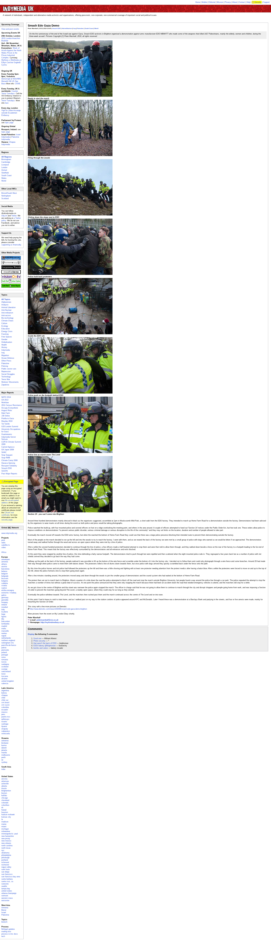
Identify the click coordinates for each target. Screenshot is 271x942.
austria (4, 566)
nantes (4, 633)
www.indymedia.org (9, 533)
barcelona (5, 569)
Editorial (212, 2)
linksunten (5, 621)
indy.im (4, 216)
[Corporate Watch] (11, 268)
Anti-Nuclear (6, 310)
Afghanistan (6, 302)
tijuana (4, 726)
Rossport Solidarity (9, 466)
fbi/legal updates (8, 929)
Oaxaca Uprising (8, 463)
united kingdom (7, 681)
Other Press (6, 361)
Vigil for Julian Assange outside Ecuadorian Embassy (11, 112)
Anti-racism (6, 315)
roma (3, 657)
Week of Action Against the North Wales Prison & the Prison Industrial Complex (11, 53)
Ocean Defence (7, 358)
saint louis (5, 869)
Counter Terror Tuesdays (9, 92)
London (4, 167)
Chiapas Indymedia (8, 143)
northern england (8, 640)
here (6, 103)
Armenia (4, 908)
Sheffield (5, 173)
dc (2, 807)
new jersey (5, 838)
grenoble (4, 600)
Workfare (5, 402)
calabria (4, 583)
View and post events (10, 29)
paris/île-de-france (8, 645)
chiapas (4, 695)
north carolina (6, 845)
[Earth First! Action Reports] (11, 287)
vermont (4, 896)
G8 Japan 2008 (7, 450)
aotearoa (4, 741)
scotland (4, 667)
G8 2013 (4, 400)
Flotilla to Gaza (7, 418)
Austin (4, 788)
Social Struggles (8, 374)
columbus (5, 805)
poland (4, 652)
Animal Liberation (8, 307)
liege (3, 614)
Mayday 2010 (6, 421)
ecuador (4, 710)
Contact (242, 2)
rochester (5, 865)
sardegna (5, 664)
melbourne (5, 755)
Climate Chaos (7, 321)
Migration (5, 355)
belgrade (4, 576)
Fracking (4, 334)
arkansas (5, 781)
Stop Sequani (6, 455)
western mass (7, 898)
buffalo (4, 795)
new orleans (6, 843)
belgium (4, 574)
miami (3, 826)
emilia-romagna (7, 590)
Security (258, 2)
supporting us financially (11, 245)
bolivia (4, 693)
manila (4, 753)
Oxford (4, 170)
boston (4, 793)
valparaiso (5, 731)
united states (6, 891)
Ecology (4, 326)
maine (3, 824)
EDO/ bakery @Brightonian (44, 646)
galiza (3, 595)
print (3, 540)
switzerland (6, 671)
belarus (4, 571)
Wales (3, 178)
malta (3, 628)
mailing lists (6, 931)
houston (4, 812)
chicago (4, 798)
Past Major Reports (9, 474)
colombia (5, 707)
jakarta (4, 750)
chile (3, 698)
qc (2, 760)
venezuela (5, 733)
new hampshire (7, 836)
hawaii (3, 810)
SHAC (3, 452)
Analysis (4, 305)
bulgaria (4, 581)
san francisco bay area (10, 877)
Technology (6, 377)
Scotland (5, 198)
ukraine (4, 679)
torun (3, 674)
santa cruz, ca (7, 881)
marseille (5, 631)
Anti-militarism (67, 28)
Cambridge (5, 162)
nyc (2, 850)
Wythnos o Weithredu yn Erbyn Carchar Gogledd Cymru (11, 62)
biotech (4, 922)
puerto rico (5, 717)
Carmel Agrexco (7, 447)
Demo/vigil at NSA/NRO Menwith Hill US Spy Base (11, 81)
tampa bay (5, 889)
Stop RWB (5, 458)
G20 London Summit (9, 426)
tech (3, 936)
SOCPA (4, 471)
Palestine (80, 28)
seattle (4, 886)
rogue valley (6, 867)
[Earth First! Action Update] (11, 282)
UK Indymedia (27, 7)
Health (4, 345)
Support (266, 2)
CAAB (17, 84)
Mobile (204, 2)
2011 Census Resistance (11, 405)
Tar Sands (5, 424)
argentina (5, 690)
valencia (4, 683)
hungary (4, 602)
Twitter (14, 216)
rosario (4, 721)
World (96, 28)
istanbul (4, 607)
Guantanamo (6, 434)
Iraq (74, 28)
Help (248, 2)
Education (5, 329)
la (2, 819)
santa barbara (7, 879)
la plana (4, 612)
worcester (5, 900)
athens (4, 564)
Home (197, 2)
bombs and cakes (40, 648)
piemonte (5, 650)
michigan (5, 829)
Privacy (228, 2)
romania (4, 660)
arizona (4, 779)
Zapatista (5, 385)
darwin (4, 748)
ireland (4, 605)
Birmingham (6, 159)
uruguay (4, 729)
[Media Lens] (11, 273)
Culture (4, 323)
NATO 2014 (6, 397)
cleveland (5, 800)
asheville (5, 784)
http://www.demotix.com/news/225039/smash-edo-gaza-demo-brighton (58, 609)
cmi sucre (5, 705)
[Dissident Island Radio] (11, 264)
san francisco (6, 874)
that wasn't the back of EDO (44, 643)
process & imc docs (9, 934)
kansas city (6, 817)
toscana (4, 676)
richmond (5, 862)
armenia (4, 562)
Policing (4, 366)
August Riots (6, 410)
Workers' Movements (10, 382)
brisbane (4, 743)
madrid (4, 626)
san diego (5, 872)
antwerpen (5, 559)
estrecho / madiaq (8, 593)
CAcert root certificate (7, 513)
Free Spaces (6, 337)
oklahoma (5, 853)
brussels (4, 578)
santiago (4, 724)
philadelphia (6, 855)
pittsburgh (5, 857)
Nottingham (6, 196)
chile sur (4, 700)
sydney (4, 762)
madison (4, 822)
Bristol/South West (9, 193)
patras (3, 648)
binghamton (6, 791)
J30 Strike (5, 416)
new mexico (6, 841)
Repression (6, 371)
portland (4, 860)
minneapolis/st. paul (9, 834)
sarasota (4, 884)
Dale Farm (5, 413)
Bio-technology (7, 318)
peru (3, 714)
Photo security (39, 641)
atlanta (4, 786)
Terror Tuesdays (8, 100)
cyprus (4, 588)
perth (3, 757)
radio (3, 543)
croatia (4, 585)
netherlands (6, 638)
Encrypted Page (11, 481)
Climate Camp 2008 (9, 460)
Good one (37, 638)
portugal (4, 655)
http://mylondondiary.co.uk (52, 622)
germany (4, 597)
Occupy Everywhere (9, 408)
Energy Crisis (6, 331)
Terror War (5, 379)
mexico (4, 712)
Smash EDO (56, 28)
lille (2, 619)
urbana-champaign (8, 893)
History (4, 347)
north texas (6, 848)
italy (3, 609)
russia (3, 662)
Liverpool (5, 165)
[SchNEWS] (11, 259)
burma (3, 745)
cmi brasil (5, 702)
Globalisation (6, 342)
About (234, 2)
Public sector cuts (8, 369)
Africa (3, 552)
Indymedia (5, 350)
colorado (4, 803)
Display (31, 634)
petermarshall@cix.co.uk (47, 620)
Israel (3, 912)
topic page (9, 122)
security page (6, 520)
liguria (3, 616)
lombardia (5, 624)
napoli (3, 636)
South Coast (89, 28)
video (3, 547)
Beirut (3, 910)
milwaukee (5, 831)
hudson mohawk (8, 814)
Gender (4, 339)
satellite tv (5, 545)
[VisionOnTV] (11, 278)
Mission (220, 2)
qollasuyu (5, 719)
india (3, 769)
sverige (4, 669)
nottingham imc (7, 643)
